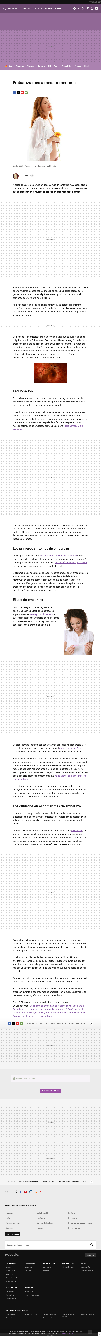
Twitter (83, 8)
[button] (27, 175)
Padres (40, 1228)
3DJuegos (28, 1267)
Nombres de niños (31, 1182)
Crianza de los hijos (45, 1223)
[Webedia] (95, 1)
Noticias (9, 1213)
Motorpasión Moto (87, 1271)
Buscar (92, 1245)
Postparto (41, 1218)
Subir (89, 1255)
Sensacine (47, 1267)
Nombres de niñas (48, 1182)
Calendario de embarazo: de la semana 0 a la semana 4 (57, 1005)
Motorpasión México (88, 1314)
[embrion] (50, 373)
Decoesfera (10, 1295)
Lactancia (72, 1213)
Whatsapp (30, 66)
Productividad (66, 66)
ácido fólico (76, 830)
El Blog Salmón (30, 1291)
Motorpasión (85, 1267)
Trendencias (10, 1291)
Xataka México (11, 1314)
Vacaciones (20, 66)
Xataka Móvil (10, 1271)
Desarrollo (72, 1218)
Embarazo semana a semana (69, 1182)
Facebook (78, 8)
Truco (56, 66)
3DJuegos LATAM (31, 1314)
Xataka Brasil (10, 1318)
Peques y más (74, 1228)
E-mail (26, 92)
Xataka (8, 1267)
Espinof (46, 1271)
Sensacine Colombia (50, 1318)
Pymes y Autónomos (32, 1295)
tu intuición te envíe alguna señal (71, 562)
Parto (8, 1218)
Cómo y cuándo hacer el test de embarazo (33, 1016)
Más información (67, 1333)
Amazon (78, 66)
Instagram (92, 8)
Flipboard (87, 8)
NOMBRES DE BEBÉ (53, 8)
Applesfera (9, 1274)
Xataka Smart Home (13, 1278)
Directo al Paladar (68, 1267)
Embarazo (39, 1023)
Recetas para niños (13, 1223)
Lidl (49, 66)
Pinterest (74, 8)
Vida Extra (28, 1271)
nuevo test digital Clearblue (72, 748)
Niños (10, 66)
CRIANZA (38, 8)
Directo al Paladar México (68, 1315)
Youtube (96, 8)
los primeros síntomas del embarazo (59, 555)
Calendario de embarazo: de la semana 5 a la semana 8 (40, 1009)
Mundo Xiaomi (11, 1281)
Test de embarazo (78, 1023)
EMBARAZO (26, 8)
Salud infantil (42, 1213)
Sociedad (9, 1228)
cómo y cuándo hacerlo (41, 614)
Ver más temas (12, 1234)
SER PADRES (13, 8)
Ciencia (86, 66)
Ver (51, 1091)
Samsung (41, 66)
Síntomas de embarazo (56, 1023)
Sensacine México (49, 1314)
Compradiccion (11, 1298)
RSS (36, 1191)
